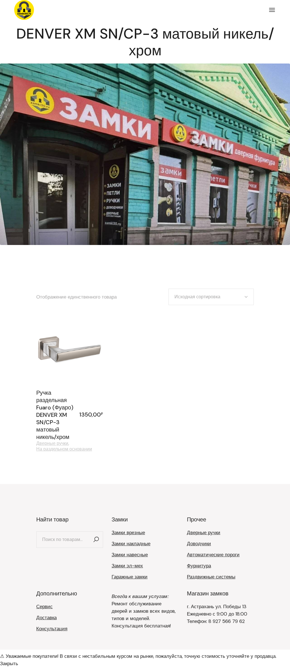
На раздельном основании (64, 449)
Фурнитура (199, 566)
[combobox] (211, 297)
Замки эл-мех (127, 566)
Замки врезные (128, 532)
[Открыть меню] (272, 10)
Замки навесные (130, 554)
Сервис (44, 606)
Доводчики (199, 543)
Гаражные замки (130, 577)
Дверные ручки (52, 443)
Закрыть (9, 663)
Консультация (51, 628)
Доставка (46, 617)
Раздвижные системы (211, 577)
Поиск (96, 539)
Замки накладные (131, 543)
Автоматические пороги (213, 554)
